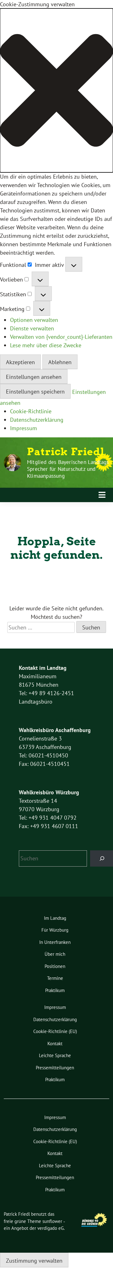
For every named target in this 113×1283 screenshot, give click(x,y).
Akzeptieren (20, 362)
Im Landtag (55, 918)
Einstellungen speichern (35, 391)
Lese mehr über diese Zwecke (45, 345)
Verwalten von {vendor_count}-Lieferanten (61, 336)
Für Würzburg (54, 930)
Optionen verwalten (34, 319)
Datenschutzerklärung (36, 419)
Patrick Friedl (66, 452)
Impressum (23, 428)
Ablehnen (60, 362)
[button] (56, 90)
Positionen (55, 966)
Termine (55, 978)
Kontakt (54, 1043)
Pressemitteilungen (55, 1068)
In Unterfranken (55, 942)
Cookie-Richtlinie (30, 411)
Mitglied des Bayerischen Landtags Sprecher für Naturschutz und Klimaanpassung (68, 469)
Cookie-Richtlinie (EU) (55, 1031)
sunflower (52, 1221)
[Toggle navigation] (102, 495)
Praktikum (55, 990)
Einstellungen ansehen (34, 376)
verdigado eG (50, 1228)
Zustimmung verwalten (34, 1260)
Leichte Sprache (55, 1055)
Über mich (55, 954)
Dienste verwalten (32, 328)
